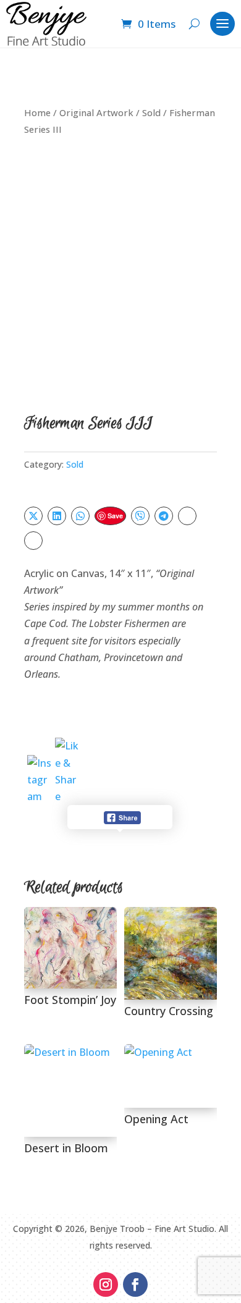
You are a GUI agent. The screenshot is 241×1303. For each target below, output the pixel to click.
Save (115, 515)
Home (37, 112)
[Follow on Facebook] (135, 1284)
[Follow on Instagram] (105, 1284)
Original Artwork (96, 112)
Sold (151, 112)
